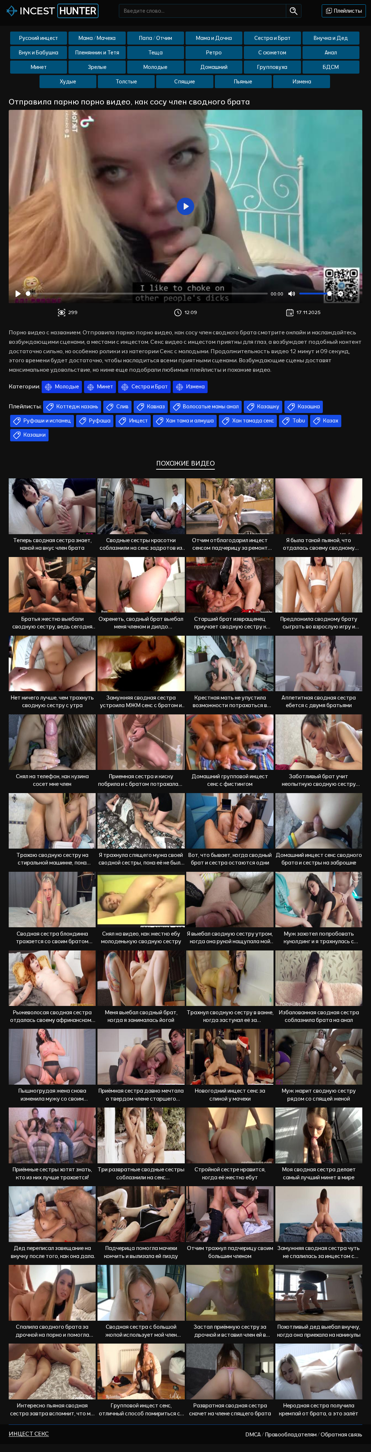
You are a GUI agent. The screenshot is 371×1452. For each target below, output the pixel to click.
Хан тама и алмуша (189, 420)
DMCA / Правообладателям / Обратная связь (303, 1434)
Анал (331, 52)
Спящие (184, 81)
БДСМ (331, 67)
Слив (122, 406)
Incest (58, 11)
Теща (155, 52)
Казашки (34, 435)
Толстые (126, 81)
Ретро (214, 52)
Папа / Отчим (155, 38)
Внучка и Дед (331, 38)
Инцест (138, 420)
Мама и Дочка (214, 38)
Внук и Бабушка (38, 52)
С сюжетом (272, 52)
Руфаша (99, 420)
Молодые (155, 67)
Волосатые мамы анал (210, 406)
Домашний (214, 67)
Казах (330, 420)
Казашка (308, 406)
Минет (39, 67)
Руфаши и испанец (46, 420)
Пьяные (243, 81)
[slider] (147, 293)
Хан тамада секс (252, 420)
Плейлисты (347, 10)
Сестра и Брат (272, 38)
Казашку (267, 406)
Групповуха (272, 67)
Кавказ (155, 406)
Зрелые (97, 67)
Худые (68, 81)
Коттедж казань (76, 406)
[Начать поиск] (293, 11)
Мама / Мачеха (97, 38)
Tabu (298, 420)
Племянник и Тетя (97, 52)
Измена (301, 81)
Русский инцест (38, 38)
